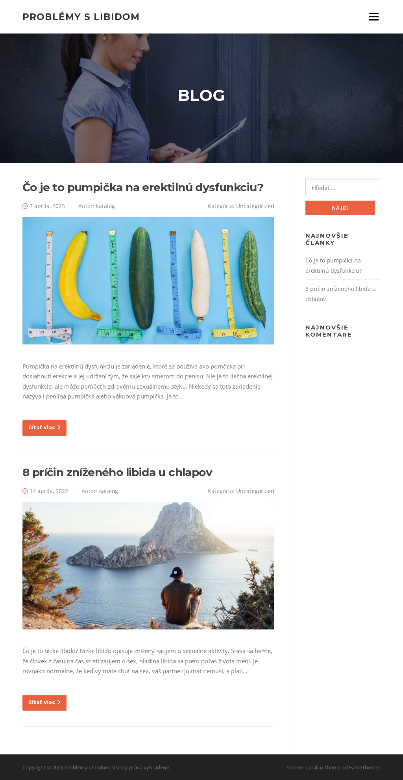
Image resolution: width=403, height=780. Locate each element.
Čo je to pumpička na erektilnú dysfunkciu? (143, 187)
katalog (105, 206)
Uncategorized (255, 206)
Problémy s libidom (81, 16)
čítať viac (42, 427)
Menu (374, 16)
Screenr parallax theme (313, 767)
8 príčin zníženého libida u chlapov (117, 472)
